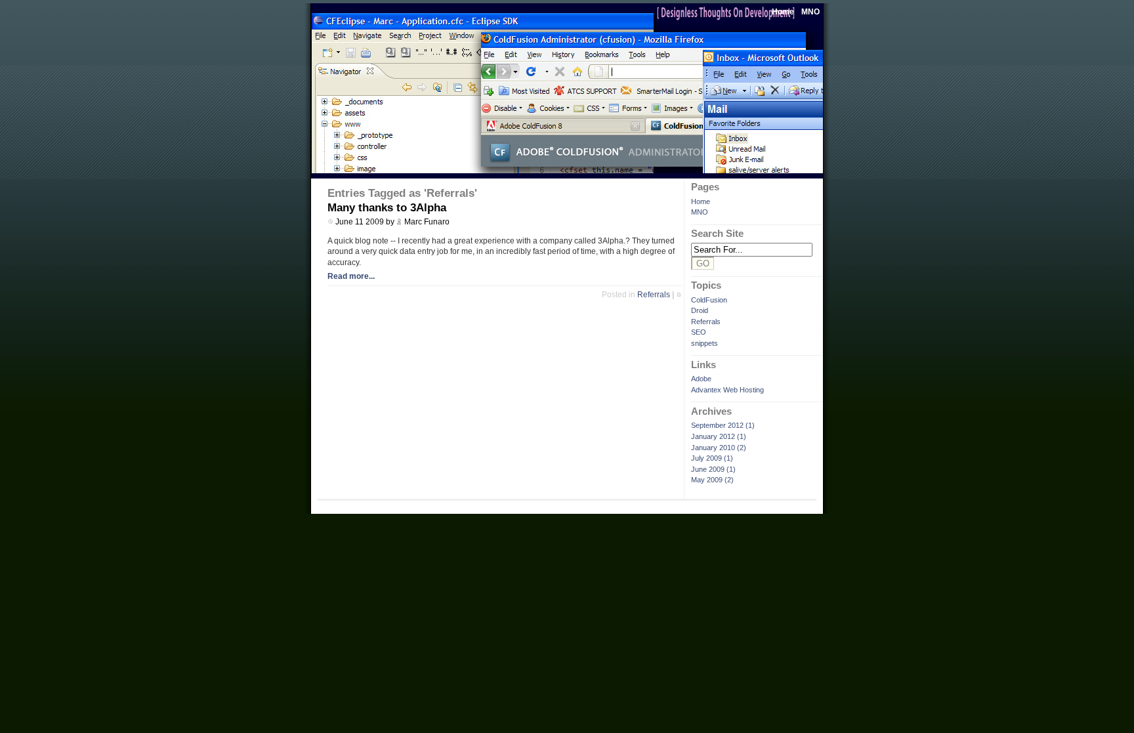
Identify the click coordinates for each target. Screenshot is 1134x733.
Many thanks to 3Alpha (386, 207)
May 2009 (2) (712, 480)
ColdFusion (709, 300)
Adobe (701, 379)
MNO (810, 11)
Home (783, 11)
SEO (698, 332)
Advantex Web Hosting (727, 390)
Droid (699, 310)
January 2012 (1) (718, 436)
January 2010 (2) (718, 447)
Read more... (351, 276)
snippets (704, 343)
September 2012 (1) (723, 425)
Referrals (706, 321)
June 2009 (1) (713, 469)
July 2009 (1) (712, 458)
